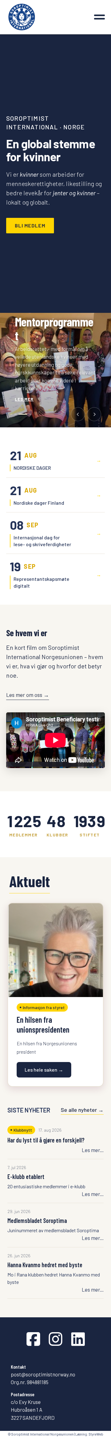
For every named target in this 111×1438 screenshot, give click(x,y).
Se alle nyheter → (82, 1109)
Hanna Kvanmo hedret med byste (44, 1264)
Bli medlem (30, 225)
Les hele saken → (44, 1070)
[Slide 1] (11, 414)
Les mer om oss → (27, 694)
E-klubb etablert (25, 1176)
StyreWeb (96, 1434)
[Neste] (94, 414)
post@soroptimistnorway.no (43, 1374)
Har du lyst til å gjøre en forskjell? (45, 1140)
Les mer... (93, 1150)
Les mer (24, 399)
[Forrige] (78, 414)
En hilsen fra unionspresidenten (43, 1024)
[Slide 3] (22, 414)
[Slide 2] (15, 414)
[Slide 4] (30, 414)
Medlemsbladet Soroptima (37, 1220)
